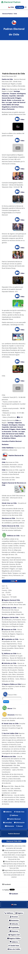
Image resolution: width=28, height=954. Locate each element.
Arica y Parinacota (8, 109)
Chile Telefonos (8, 448)
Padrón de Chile (7, 79)
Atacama (5, 96)
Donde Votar (14, 945)
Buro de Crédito (14, 949)
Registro (20, 913)
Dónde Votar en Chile (9, 503)
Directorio (10, 715)
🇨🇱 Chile (11, 7)
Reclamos (5, 444)
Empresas (14, 931)
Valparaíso (5, 93)
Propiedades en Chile (11, 639)
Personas (14, 917)
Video (22, 119)
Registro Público (14, 938)
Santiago (17, 91)
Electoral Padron (12, 2)
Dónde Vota (20, 812)
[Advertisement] (14, 54)
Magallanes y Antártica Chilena (13, 107)
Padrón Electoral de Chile (11, 526)
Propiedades (14, 927)
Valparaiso (18, 423)
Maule (4, 100)
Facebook (7, 884)
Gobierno (8, 812)
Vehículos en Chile (9, 663)
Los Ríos (14, 431)
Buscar (21, 7)
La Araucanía (16, 100)
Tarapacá (13, 93)
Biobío (9, 100)
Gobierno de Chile (9, 756)
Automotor (15, 920)
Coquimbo (12, 96)
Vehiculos (14, 924)
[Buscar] (17, 7)
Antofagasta (21, 93)
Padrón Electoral (14, 819)
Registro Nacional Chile (11, 600)
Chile (3, 89)
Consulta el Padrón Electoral (11, 441)
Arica (11, 436)
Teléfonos (14, 815)
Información (20, 822)
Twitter (7, 890)
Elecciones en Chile (8, 518)
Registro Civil (15, 935)
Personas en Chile (10, 608)
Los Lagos (9, 102)
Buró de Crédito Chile (10, 733)
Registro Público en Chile (12, 684)
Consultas (8, 822)
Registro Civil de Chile (10, 617)
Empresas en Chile (10, 629)
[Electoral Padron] (25, 7)
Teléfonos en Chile (13, 536)
